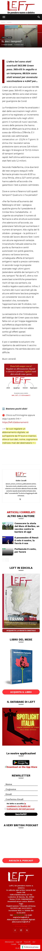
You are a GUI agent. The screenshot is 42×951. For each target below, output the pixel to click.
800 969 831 (19, 915)
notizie (9, 22)
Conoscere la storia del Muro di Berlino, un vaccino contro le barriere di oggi (27, 527)
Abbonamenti (9, 942)
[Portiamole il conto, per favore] (7, 551)
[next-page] (7, 559)
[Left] (21, 7)
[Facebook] (5, 53)
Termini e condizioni (21, 924)
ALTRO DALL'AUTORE (21, 516)
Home (3, 22)
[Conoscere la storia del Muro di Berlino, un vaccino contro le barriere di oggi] (7, 526)
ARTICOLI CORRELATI (21, 512)
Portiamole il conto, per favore (25, 550)
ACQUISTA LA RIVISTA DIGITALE (21, 630)
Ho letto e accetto (20, 806)
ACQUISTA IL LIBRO (21, 692)
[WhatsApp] (20, 53)
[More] (27, 53)
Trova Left (27, 942)
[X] (13, 53)
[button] (3, 17)
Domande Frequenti (24, 944)
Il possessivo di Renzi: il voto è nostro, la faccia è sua (27, 540)
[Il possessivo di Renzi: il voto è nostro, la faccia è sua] (7, 540)
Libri (33, 942)
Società (9, 37)
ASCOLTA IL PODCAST (21, 860)
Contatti (13, 944)
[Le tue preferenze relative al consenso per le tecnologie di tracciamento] (30, 947)
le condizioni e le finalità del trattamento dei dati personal (20, 806)
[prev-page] (3, 559)
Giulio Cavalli (7, 44)
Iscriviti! (21, 814)
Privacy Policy (21, 926)
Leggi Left (19, 942)
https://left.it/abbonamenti (15, 422)
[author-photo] (21, 477)
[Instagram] (21, 930)
